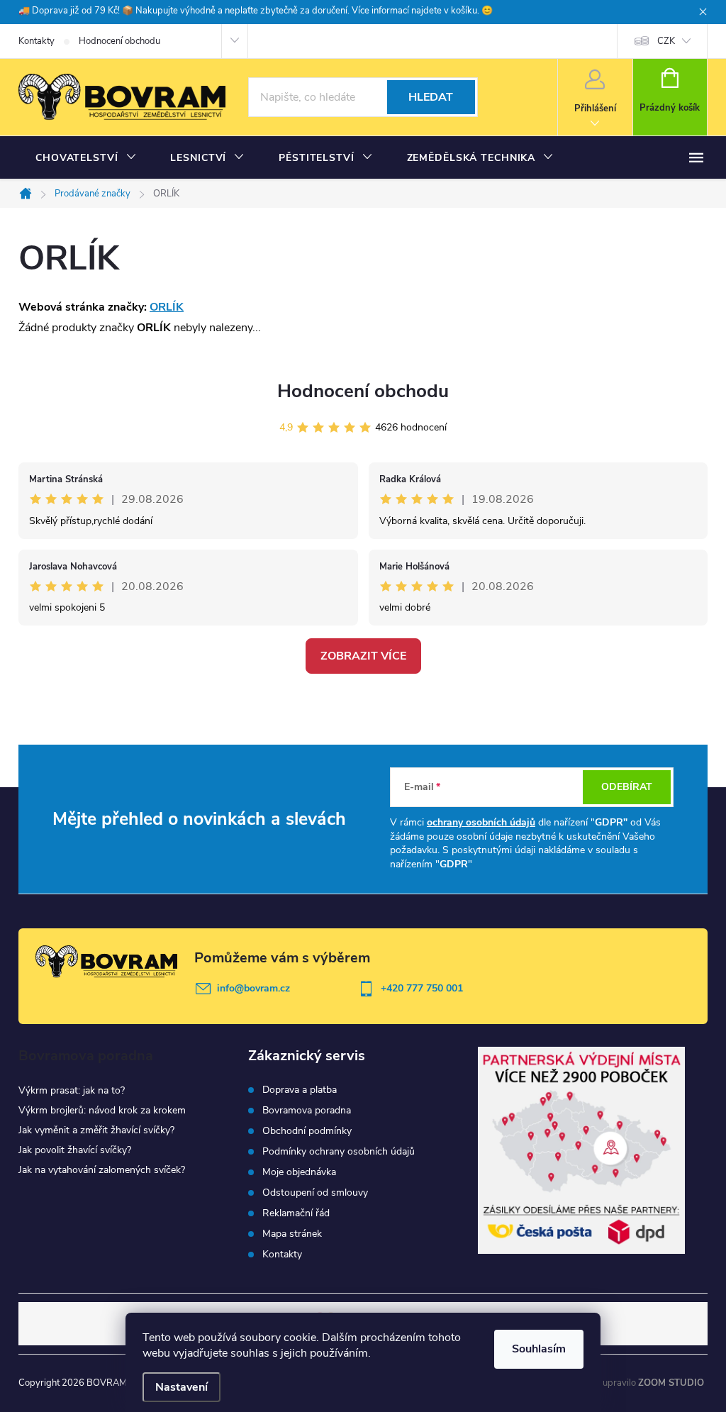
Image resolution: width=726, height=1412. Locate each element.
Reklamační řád (296, 1213)
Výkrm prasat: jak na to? (71, 1090)
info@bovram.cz (253, 988)
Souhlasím (539, 1349)
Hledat (430, 97)
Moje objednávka (299, 1172)
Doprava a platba (299, 1090)
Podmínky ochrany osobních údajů (338, 1151)
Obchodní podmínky (307, 1131)
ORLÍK (167, 307)
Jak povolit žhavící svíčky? (74, 1150)
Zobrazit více (363, 656)
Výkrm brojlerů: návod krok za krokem (102, 1110)
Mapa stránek (292, 1234)
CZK (666, 41)
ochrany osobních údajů (481, 822)
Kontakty (36, 41)
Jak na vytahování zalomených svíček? (101, 1170)
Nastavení (181, 1387)
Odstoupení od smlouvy (315, 1193)
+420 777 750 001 (422, 988)
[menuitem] (85, 158)
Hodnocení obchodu (119, 41)
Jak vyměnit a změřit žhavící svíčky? (96, 1130)
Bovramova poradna (306, 1110)
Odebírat (626, 787)
